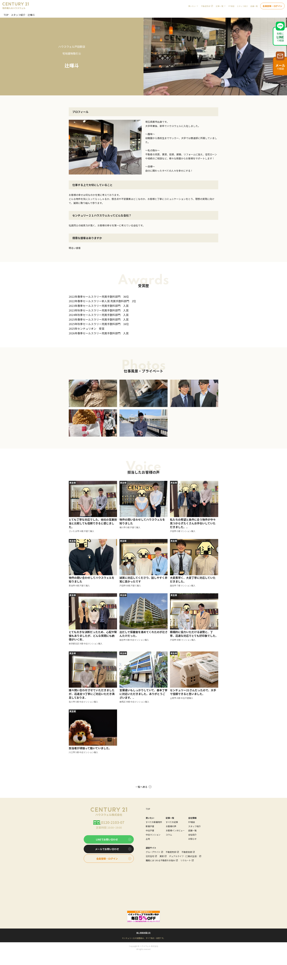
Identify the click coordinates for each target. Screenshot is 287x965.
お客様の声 (171, 826)
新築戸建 (150, 826)
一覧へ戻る (141, 786)
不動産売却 (205, 6)
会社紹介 (192, 834)
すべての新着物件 (154, 822)
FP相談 (231, 6)
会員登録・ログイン (272, 5)
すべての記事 (172, 822)
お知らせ (192, 838)
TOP (6, 15)
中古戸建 (150, 830)
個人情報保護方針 (143, 932)
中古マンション (153, 834)
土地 (148, 838)
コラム (169, 834)
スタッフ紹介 (242, 6)
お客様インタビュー (175, 830)
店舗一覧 (254, 6)
